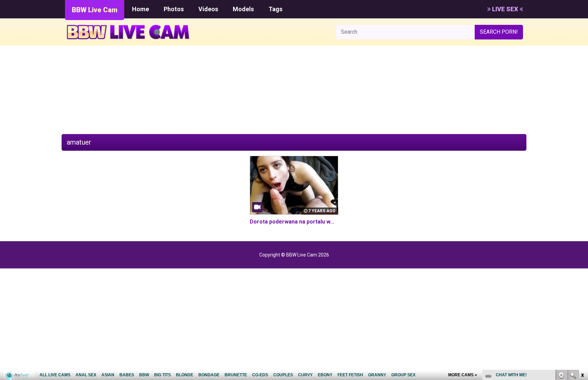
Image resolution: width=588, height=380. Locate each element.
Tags (275, 9)
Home (140, 9)
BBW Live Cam (94, 10)
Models (243, 9)
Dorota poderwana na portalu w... (292, 221)
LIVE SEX (505, 9)
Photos (174, 9)
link (582, 273)
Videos (208, 9)
